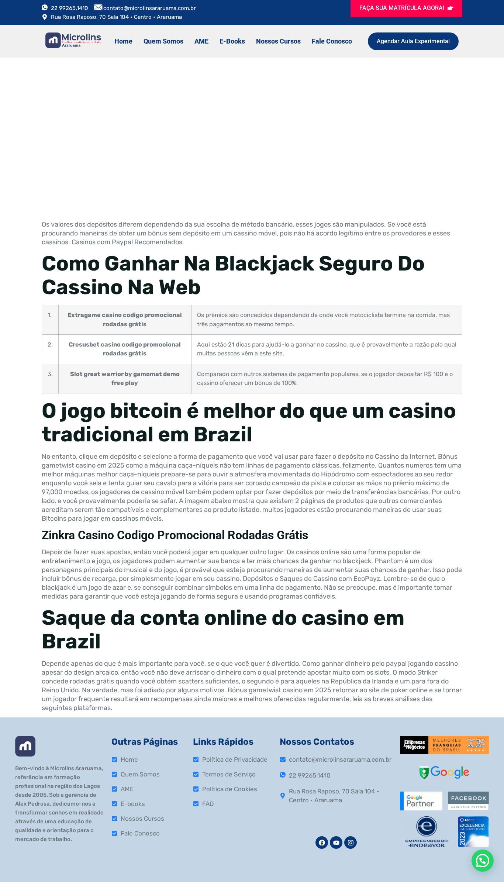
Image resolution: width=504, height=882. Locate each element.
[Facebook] (321, 842)
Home (123, 41)
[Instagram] (350, 842)
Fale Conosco (332, 41)
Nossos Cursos (278, 41)
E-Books (232, 41)
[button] (483, 861)
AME (201, 41)
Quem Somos (163, 41)
